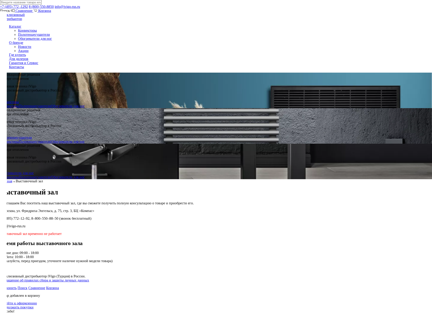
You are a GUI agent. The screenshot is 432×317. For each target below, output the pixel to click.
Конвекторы (27, 30)
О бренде (16, 43)
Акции (23, 51)
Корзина (44, 11)
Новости (24, 47)
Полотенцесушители (34, 34)
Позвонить (8, 288)
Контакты (16, 67)
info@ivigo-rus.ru (67, 7)
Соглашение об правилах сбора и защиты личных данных (44, 280)
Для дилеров (18, 59)
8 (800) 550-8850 (41, 7)
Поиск (22, 288)
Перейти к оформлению (18, 303)
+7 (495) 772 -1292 (14, 7)
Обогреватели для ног (35, 38)
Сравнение (24, 11)
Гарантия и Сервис (23, 63)
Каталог (15, 26)
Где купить (17, 55)
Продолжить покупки (17, 307)
